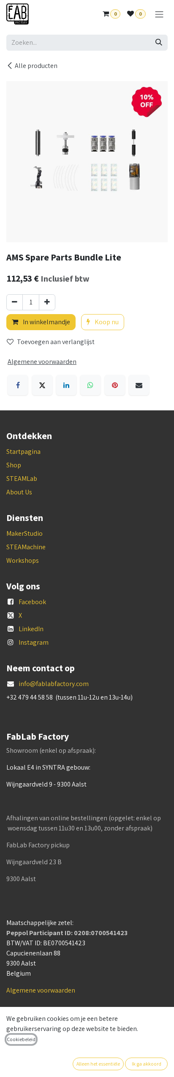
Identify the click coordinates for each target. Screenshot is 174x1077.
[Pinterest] (115, 385)
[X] (42, 385)
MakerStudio (24, 533)
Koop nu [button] (106, 321)
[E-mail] (139, 385)
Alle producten (36, 65)
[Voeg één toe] (47, 302)
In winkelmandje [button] (46, 321)
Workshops (22, 560)
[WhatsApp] (90, 385)
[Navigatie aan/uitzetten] (159, 14)
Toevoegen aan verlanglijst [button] (56, 341)
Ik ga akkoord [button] (146, 1064)
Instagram (34, 642)
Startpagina (23, 451)
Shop (13, 465)
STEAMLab (21, 478)
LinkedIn (31, 628)
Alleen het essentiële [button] (98, 1064)
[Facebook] (18, 385)
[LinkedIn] (66, 385)
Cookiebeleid (21, 1039)
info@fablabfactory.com (54, 683)
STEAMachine (26, 547)
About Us (19, 492)
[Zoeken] (159, 43)
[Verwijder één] (14, 302)
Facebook (32, 601)
